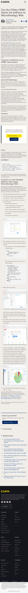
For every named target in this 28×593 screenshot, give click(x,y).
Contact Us (17, 555)
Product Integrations (5, 542)
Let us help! (14, 139)
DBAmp (16, 521)
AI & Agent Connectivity (6, 544)
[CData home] (6, 2)
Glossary (3, 573)
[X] (5, 502)
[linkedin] (2, 502)
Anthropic (17, 563)
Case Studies (3, 565)
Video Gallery (4, 576)
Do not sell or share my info (14, 591)
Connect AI (17, 517)
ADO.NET (3, 519)
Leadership (17, 548)
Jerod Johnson (9, 20)
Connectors (3, 540)
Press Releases (18, 542)
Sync (16, 515)
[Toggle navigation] (25, 2)
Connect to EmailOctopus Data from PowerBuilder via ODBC (13, 464)
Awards (16, 546)
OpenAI (16, 573)
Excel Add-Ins (4, 528)
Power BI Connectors (5, 530)
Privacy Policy (14, 581)
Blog (2, 567)
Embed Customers (5, 546)
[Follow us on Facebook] (21, 21)
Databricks (17, 565)
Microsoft (17, 569)
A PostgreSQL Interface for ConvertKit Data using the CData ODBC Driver (15, 460)
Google (16, 567)
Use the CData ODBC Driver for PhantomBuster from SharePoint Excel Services (14, 440)
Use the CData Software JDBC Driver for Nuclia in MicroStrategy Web (14, 468)
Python (2, 521)
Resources (3, 569)
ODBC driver (9, 43)
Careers (16, 553)
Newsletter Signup (5, 571)
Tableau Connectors (5, 532)
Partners (16, 551)
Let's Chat (5, 506)
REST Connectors (4, 526)
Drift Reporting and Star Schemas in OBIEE (15, 453)
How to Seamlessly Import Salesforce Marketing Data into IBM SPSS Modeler (14, 449)
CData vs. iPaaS (4, 548)
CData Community (5, 563)
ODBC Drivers (4, 515)
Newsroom (17, 544)
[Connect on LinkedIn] (26, 21)
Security (22, 581)
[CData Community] (10, 502)
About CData (17, 540)
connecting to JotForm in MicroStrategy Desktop (11, 397)
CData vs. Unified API (5, 551)
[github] (7, 502)
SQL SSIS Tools (18, 519)
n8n (15, 571)
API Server (3, 523)
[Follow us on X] (24, 21)
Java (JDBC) (3, 517)
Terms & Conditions (4, 581)
